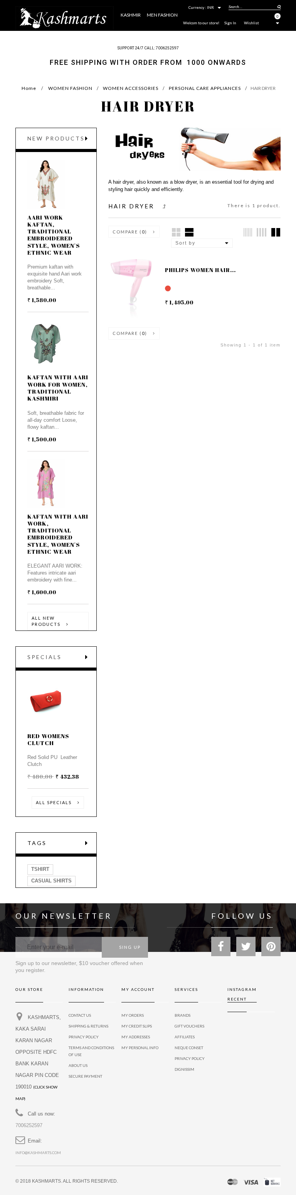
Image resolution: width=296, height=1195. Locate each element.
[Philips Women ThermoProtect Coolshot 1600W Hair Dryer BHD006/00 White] (124, 297)
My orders (132, 1015)
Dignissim (184, 1069)
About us (78, 1065)
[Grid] (176, 232)
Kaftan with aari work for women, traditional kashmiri (57, 387)
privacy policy (84, 1036)
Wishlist (251, 22)
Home (29, 88)
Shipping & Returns (88, 1026)
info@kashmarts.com (38, 1152)
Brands (182, 1015)
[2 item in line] (276, 232)
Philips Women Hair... (200, 270)
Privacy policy (190, 1058)
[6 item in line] (248, 232)
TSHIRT (40, 869)
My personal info (139, 1047)
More (220, 36)
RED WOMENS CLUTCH (48, 739)
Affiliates (185, 1036)
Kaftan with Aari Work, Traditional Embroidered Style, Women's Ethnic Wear (57, 533)
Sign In (230, 22)
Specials (44, 657)
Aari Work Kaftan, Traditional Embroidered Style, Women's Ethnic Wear (53, 234)
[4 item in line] (261, 232)
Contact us (80, 1015)
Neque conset (189, 1047)
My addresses (135, 1036)
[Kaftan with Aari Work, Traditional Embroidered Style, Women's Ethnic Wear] (46, 483)
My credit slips (136, 1026)
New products (56, 138)
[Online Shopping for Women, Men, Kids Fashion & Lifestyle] (64, 17)
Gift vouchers (189, 1026)
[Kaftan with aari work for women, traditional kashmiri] (46, 344)
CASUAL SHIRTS (51, 881)
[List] (189, 232)
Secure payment (85, 1076)
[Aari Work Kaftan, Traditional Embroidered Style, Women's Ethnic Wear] (46, 184)
